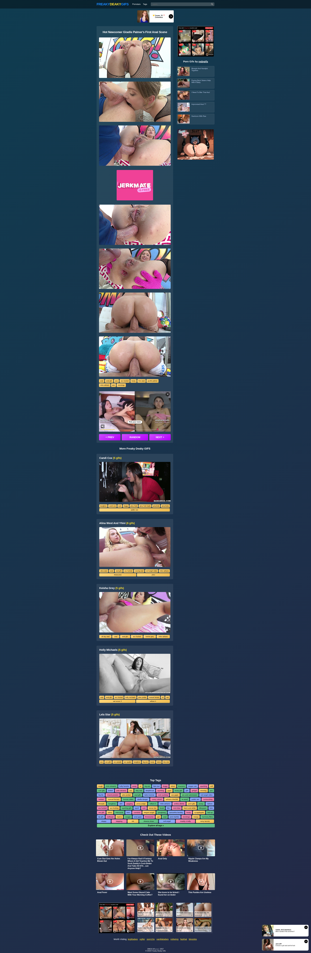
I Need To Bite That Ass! (200, 92)
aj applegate (199, 812)
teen (128, 812)
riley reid (139, 791)
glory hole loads (145, 506)
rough (100, 786)
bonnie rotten (128, 799)
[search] (212, 4)
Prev (110, 437)
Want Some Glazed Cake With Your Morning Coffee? (140, 893)
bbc (168, 808)
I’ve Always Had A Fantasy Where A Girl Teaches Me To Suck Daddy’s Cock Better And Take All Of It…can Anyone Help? (140, 863)
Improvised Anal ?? (198, 104)
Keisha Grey (111, 588)
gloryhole (156, 506)
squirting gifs (126, 808)
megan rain (192, 786)
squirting (160, 791)
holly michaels (130, 697)
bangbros (103, 506)
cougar (128, 817)
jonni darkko (174, 817)
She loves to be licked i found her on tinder (168, 893)
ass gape (174, 795)
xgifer (142, 939)
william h (153, 701)
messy (195, 817)
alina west (103, 571)
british (110, 791)
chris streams (111, 786)
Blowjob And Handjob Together (199, 69)
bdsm (173, 786)
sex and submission (189, 795)
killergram (202, 808)
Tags (145, 4)
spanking (203, 786)
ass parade (117, 762)
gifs (187, 791)
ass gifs (108, 762)
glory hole (133, 506)
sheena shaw (149, 821)
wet (167, 697)
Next (160, 437)
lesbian (101, 799)
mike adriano (104, 385)
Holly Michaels (113, 649)
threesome (117, 575)
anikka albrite (179, 804)
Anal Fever (102, 892)
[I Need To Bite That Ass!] (184, 95)
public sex (134, 510)
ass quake (127, 762)
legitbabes (133, 939)
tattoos (209, 804)
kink (211, 808)
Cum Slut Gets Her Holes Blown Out (108, 860)
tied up (210, 812)
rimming (203, 791)
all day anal (105, 636)
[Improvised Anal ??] (184, 107)
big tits (100, 795)
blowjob (101, 804)
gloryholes (165, 506)
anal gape (138, 817)
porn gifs (191, 804)
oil (163, 697)
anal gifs (109, 381)
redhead (110, 817)
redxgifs (203, 61)
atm (121, 804)
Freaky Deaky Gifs (158, 951)
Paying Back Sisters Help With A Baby (201, 81)
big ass (145, 762)
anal (101, 381)
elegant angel (149, 812)
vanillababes (162, 939)
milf (211, 786)
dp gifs (100, 817)
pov (113, 385)
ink (133, 821)
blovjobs (193, 939)
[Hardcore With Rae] (184, 119)
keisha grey (150, 636)
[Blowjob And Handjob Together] (184, 71)
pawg (134, 786)
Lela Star (109, 714)
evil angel (167, 821)
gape (169, 791)
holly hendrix (124, 786)
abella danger (142, 799)
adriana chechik (172, 799)
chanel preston (112, 795)
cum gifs (101, 791)
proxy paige (141, 804)
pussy (201, 804)
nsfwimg (174, 939)
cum (119, 506)
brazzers (181, 786)
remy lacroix (205, 821)
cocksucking (207, 799)
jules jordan (142, 697)
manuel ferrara (154, 697)
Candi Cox (110, 458)
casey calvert (157, 799)
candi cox (112, 506)
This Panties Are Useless (199, 892)
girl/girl (194, 791)
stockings (121, 385)
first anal (141, 381)
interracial (119, 812)
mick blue (176, 808)
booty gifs (178, 791)
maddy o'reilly (185, 821)
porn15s (151, 939)
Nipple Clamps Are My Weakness (198, 860)
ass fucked (125, 381)
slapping (119, 821)
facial (162, 808)
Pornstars (136, 4)
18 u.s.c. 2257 (158, 949)
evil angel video (151, 571)
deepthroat (150, 791)
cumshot (137, 812)
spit (158, 817)
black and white (190, 808)
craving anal (139, 571)
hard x (119, 817)
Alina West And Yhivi (117, 523)
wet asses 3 (117, 701)
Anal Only (162, 859)
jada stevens (121, 791)
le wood (185, 799)
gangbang (162, 812)
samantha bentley (176, 812)
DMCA (149, 949)
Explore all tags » (156, 825)
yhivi (153, 575)
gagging (129, 804)
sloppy (103, 821)
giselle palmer (152, 381)
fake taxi (156, 786)
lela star (166, 762)
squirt (137, 808)
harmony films (207, 817)
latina (159, 762)
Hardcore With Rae (198, 116)
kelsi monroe (149, 795)
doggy (126, 506)
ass (116, 381)
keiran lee (152, 808)
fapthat (183, 939)
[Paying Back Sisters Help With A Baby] (184, 83)
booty (133, 381)
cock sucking (163, 795)
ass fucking (114, 808)
